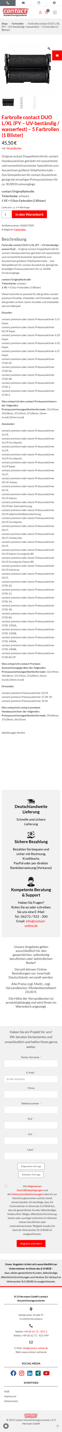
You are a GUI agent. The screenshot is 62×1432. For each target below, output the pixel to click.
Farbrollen (18, 23)
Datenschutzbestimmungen (27, 1194)
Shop (4, 23)
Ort (30, 1134)
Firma (31, 1087)
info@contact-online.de (35, 1348)
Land (30, 1149)
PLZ (30, 1118)
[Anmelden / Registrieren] (40, 12)
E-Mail (30, 1072)
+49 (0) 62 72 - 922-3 (35, 1331)
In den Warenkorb (29, 214)
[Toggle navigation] (54, 12)
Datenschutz (11, 1401)
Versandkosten (14, 148)
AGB (6, 1391)
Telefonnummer (30, 1103)
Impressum (10, 1396)
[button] (6, 1426)
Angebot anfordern (31, 1243)
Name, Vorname (30, 1057)
